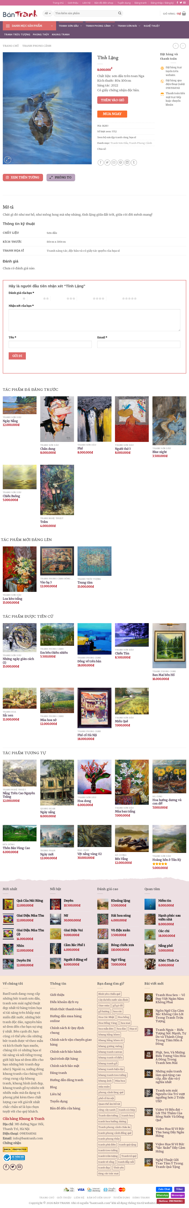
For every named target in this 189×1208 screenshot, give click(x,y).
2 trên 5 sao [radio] (35, 298)
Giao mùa (103, 1005)
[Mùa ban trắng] (132, 782)
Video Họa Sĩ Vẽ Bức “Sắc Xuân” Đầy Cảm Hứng (170, 1148)
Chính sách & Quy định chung (67, 1030)
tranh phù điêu (107, 1144)
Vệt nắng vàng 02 (90, 854)
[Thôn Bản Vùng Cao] (20, 833)
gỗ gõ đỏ (118, 1005)
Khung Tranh (61, 34)
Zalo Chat (164, 1189)
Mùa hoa (120, 1080)
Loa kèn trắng (12, 599)
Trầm (44, 522)
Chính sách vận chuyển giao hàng (71, 1042)
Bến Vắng (121, 859)
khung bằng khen (109, 1034)
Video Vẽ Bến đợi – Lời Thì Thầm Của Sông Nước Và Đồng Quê (170, 1115)
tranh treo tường (108, 1150)
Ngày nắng (47, 812)
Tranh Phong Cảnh (98, 25)
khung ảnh (104, 1080)
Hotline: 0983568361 (171, 1201)
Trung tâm (85, 582)
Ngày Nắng (10, 421)
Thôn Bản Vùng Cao (16, 848)
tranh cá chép (127, 1109)
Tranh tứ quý (128, 1155)
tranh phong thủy (109, 1138)
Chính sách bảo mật (64, 1066)
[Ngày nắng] (57, 782)
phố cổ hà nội (106, 1098)
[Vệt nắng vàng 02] (94, 836)
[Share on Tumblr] (134, 163)
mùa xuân (104, 1086)
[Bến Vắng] (132, 838)
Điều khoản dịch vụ (64, 1002)
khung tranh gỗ (107, 1063)
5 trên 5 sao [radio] (114, 298)
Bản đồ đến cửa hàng (65, 1108)
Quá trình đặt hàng (64, 1058)
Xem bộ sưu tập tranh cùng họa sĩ (116, 137)
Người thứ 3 (123, 449)
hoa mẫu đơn (105, 1028)
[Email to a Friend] (114, 163)
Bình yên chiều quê (109, 993)
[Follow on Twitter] (181, 2)
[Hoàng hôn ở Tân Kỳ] (169, 839)
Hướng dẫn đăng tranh (66, 1080)
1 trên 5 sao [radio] (15, 298)
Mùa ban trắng (125, 811)
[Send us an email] (184, 2)
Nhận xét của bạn (21, 305)
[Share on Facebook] (101, 163)
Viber (179, 1189)
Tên (12, 337)
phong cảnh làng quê (110, 1092)
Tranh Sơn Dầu (69, 25)
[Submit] (120, 13)
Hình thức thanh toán (66, 1009)
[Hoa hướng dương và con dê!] (169, 776)
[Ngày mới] (57, 836)
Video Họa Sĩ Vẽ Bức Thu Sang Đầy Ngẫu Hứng (170, 1132)
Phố (80, 448)
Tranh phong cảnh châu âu (114, 1127)
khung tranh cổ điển (110, 1057)
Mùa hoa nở (48, 720)
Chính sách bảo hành (65, 1051)
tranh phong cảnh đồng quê (114, 1132)
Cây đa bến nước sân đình (113, 999)
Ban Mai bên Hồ (163, 675)
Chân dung (47, 449)
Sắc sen (8, 715)
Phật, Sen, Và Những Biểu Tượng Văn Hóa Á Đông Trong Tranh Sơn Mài (170, 1058)
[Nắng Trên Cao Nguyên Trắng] (20, 773)
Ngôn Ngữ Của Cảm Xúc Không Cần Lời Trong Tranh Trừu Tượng (170, 1016)
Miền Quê (121, 721)
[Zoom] (7, 159)
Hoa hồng (123, 1017)
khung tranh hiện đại (110, 1069)
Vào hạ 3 (46, 582)
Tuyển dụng (124, 2)
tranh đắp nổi (126, 1161)
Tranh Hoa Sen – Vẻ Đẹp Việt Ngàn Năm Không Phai (170, 998)
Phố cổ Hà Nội (87, 735)
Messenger (178, 1195)
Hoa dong (84, 801)
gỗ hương (104, 1011)
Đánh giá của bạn (21, 293)
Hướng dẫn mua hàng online (66, 1018)
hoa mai (125, 1022)
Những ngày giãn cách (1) (18, 660)
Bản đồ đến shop (103, 2)
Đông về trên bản (89, 661)
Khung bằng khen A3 (110, 1040)
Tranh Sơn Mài (127, 25)
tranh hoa (127, 1115)
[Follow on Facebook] (177, 2)
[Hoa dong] (94, 777)
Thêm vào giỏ (112, 100)
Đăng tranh (141, 2)
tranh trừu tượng (108, 1155)
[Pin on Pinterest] (121, 163)
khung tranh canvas (110, 1051)
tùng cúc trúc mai (108, 1173)
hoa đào (121, 1028)
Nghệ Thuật (152, 25)
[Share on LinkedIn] (127, 163)
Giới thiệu (73, 2)
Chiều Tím (122, 653)
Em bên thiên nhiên (54, 652)
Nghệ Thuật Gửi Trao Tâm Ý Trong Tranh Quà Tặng (169, 1163)
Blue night (159, 452)
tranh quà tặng (127, 1144)
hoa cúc (117, 1011)
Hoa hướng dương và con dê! (166, 801)
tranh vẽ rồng (106, 1161)
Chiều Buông (11, 496)
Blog (53, 1087)
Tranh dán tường (108, 1115)
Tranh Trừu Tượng (17, 34)
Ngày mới (47, 854)
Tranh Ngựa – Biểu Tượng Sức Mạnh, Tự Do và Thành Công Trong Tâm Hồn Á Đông (171, 1037)
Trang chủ (58, 2)
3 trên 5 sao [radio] (58, 298)
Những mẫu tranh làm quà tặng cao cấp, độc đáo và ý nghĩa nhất (169, 1077)
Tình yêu (119, 1167)
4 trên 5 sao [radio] (85, 298)
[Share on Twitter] (107, 163)
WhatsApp (162, 1195)
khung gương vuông (110, 1046)
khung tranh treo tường (112, 1075)
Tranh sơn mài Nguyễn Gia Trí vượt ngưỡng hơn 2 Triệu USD (170, 1096)
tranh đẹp (104, 1167)
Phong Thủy (41, 34)
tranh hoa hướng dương (112, 1121)
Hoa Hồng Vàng (107, 1022)
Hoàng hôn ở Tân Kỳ (166, 860)
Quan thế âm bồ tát (109, 1103)
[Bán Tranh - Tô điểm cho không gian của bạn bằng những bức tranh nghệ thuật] (20, 13)
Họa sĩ (133, 1028)
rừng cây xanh (106, 1109)
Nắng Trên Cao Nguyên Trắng (19, 795)
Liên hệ (86, 2)
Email (102, 337)
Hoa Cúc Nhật (106, 1017)
